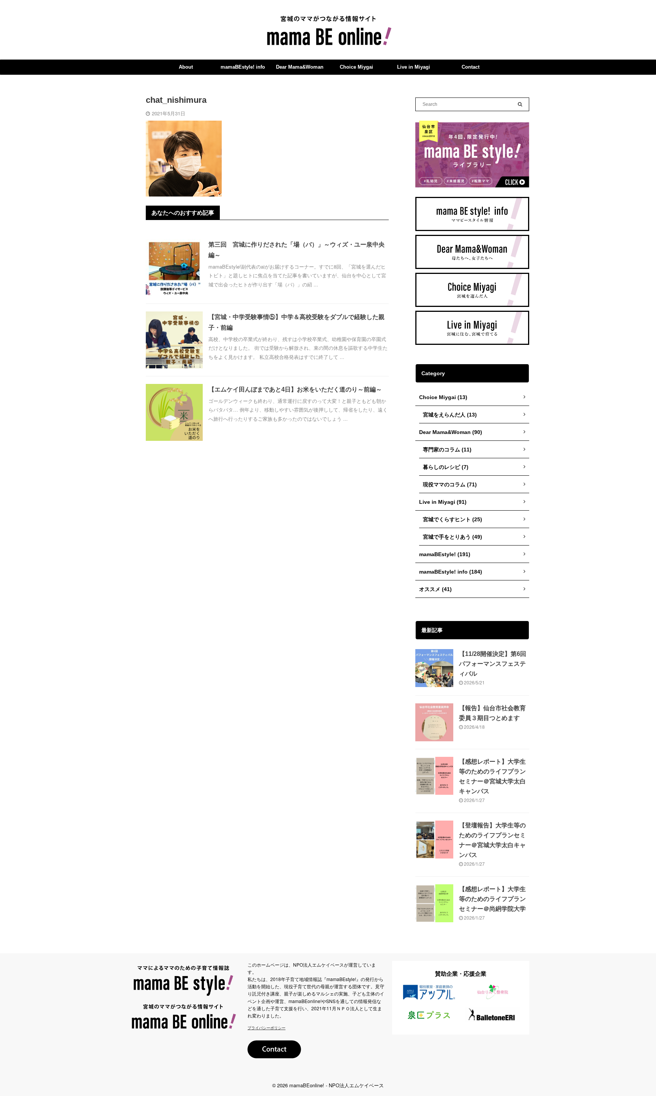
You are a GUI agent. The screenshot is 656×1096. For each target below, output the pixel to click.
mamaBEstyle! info (243, 67)
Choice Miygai (356, 67)
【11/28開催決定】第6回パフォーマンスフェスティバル (492, 664)
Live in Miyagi (413, 67)
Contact (470, 67)
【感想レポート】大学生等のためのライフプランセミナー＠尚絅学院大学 (492, 899)
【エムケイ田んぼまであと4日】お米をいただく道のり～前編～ (295, 389)
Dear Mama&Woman (299, 67)
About (186, 67)
